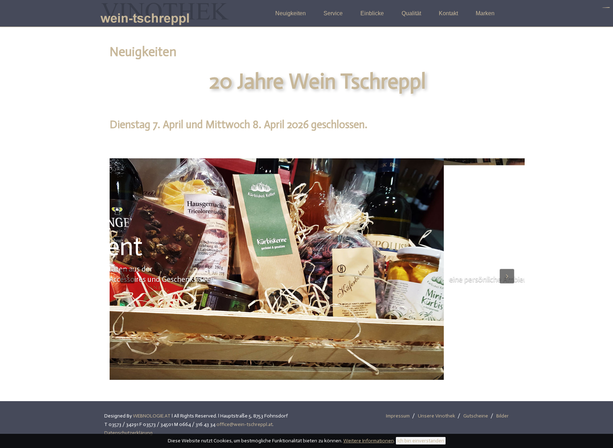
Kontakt (448, 13)
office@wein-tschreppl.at (244, 424)
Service (333, 13)
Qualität (411, 13)
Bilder (502, 416)
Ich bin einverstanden (420, 441)
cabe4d (608, 7)
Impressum (398, 416)
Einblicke (372, 13)
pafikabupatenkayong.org (606, 7)
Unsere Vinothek (436, 416)
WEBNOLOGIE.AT (152, 416)
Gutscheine (475, 416)
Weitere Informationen (368, 441)
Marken (485, 13)
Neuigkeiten (290, 13)
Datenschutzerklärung (128, 433)
